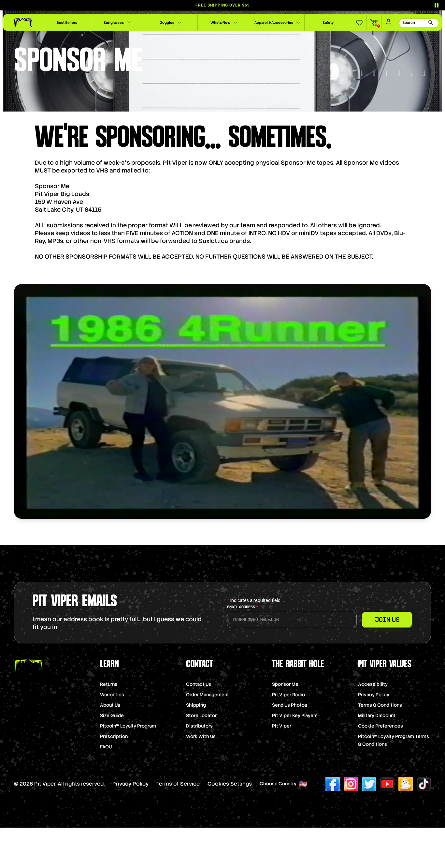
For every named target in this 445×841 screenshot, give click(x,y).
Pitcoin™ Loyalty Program (128, 726)
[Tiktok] (424, 784)
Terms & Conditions (380, 705)
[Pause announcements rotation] (436, 5)
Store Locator (201, 715)
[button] (359, 22)
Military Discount (376, 715)
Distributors (199, 726)
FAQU (106, 747)
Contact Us (198, 684)
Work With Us (201, 736)
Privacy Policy (373, 695)
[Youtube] (387, 784)
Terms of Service (178, 783)
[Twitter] (369, 784)
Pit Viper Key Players (295, 715)
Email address (242, 607)
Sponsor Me (285, 684)
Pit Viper (281, 726)
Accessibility (373, 684)
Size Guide (112, 715)
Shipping (196, 705)
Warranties (112, 695)
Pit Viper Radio (288, 695)
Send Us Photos (289, 705)
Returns (108, 684)
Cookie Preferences (380, 726)
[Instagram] (351, 784)
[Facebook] (332, 784)
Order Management (207, 695)
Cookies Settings (230, 783)
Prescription (114, 736)
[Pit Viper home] (23, 22)
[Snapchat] (405, 784)
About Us (110, 705)
